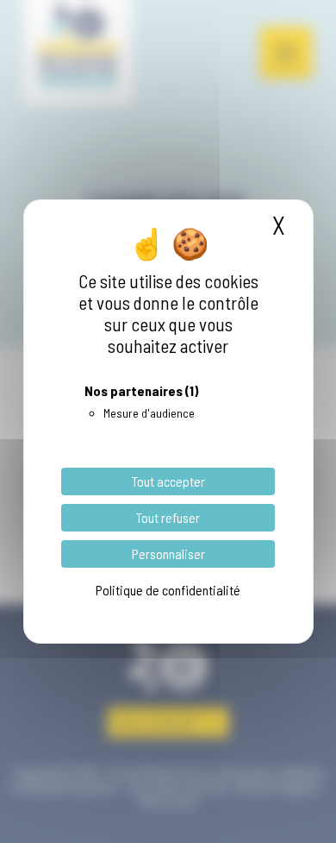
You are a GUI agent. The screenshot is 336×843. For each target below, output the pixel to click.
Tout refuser (168, 517)
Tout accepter (168, 481)
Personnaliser (168, 553)
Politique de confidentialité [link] (168, 590)
